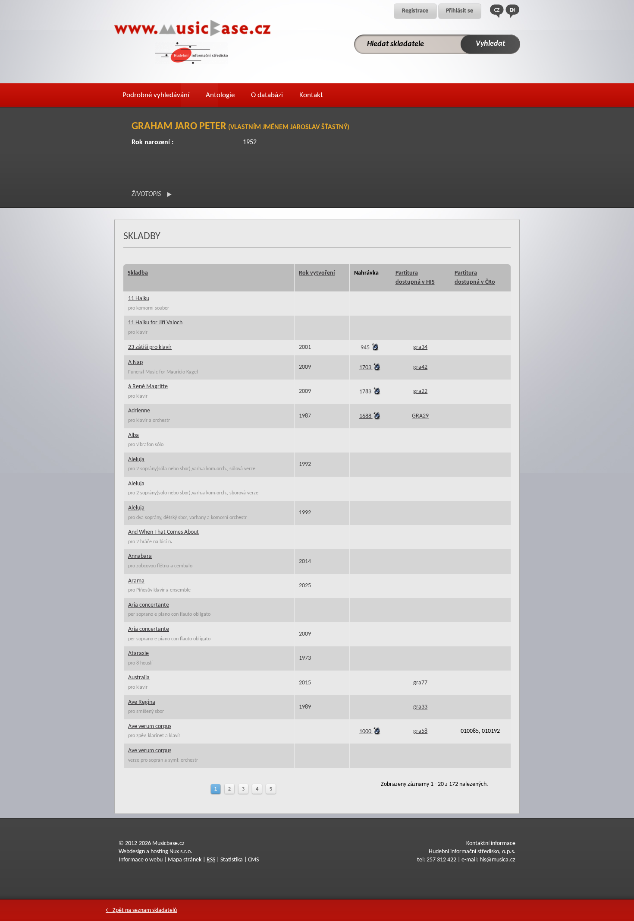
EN (512, 11)
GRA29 (420, 416)
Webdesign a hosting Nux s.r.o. (155, 851)
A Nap (135, 362)
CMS (253, 860)
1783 (366, 392)
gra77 (420, 683)
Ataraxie (138, 653)
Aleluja (136, 459)
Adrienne (139, 411)
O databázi (267, 95)
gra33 (420, 707)
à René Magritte (148, 386)
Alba (133, 435)
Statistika (231, 860)
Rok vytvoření (317, 273)
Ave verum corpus (149, 726)
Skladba (138, 273)
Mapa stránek (184, 860)
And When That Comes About (163, 532)
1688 (366, 416)
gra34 (420, 347)
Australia (139, 677)
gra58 (420, 731)
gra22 (420, 391)
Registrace (415, 11)
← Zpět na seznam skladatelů (141, 910)
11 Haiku (138, 298)
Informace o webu (141, 860)
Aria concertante (148, 605)
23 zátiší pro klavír (150, 347)
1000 (366, 731)
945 (366, 348)
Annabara (140, 556)
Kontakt (311, 95)
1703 (366, 367)
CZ (497, 11)
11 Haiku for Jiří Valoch (155, 323)
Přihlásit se (459, 11)
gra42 (420, 367)
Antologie (220, 95)
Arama (136, 581)
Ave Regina (141, 702)
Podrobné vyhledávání (155, 95)
